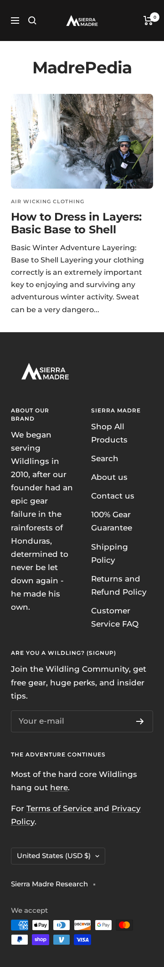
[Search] (32, 20)
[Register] (140, 721)
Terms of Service (60, 808)
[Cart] (148, 20)
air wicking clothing (47, 201)
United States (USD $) (54, 855)
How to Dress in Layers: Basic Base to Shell (76, 223)
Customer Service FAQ (114, 617)
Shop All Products (109, 433)
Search (104, 458)
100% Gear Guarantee (111, 521)
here (59, 787)
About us (109, 477)
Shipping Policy (109, 553)
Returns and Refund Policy (119, 585)
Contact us (112, 495)
